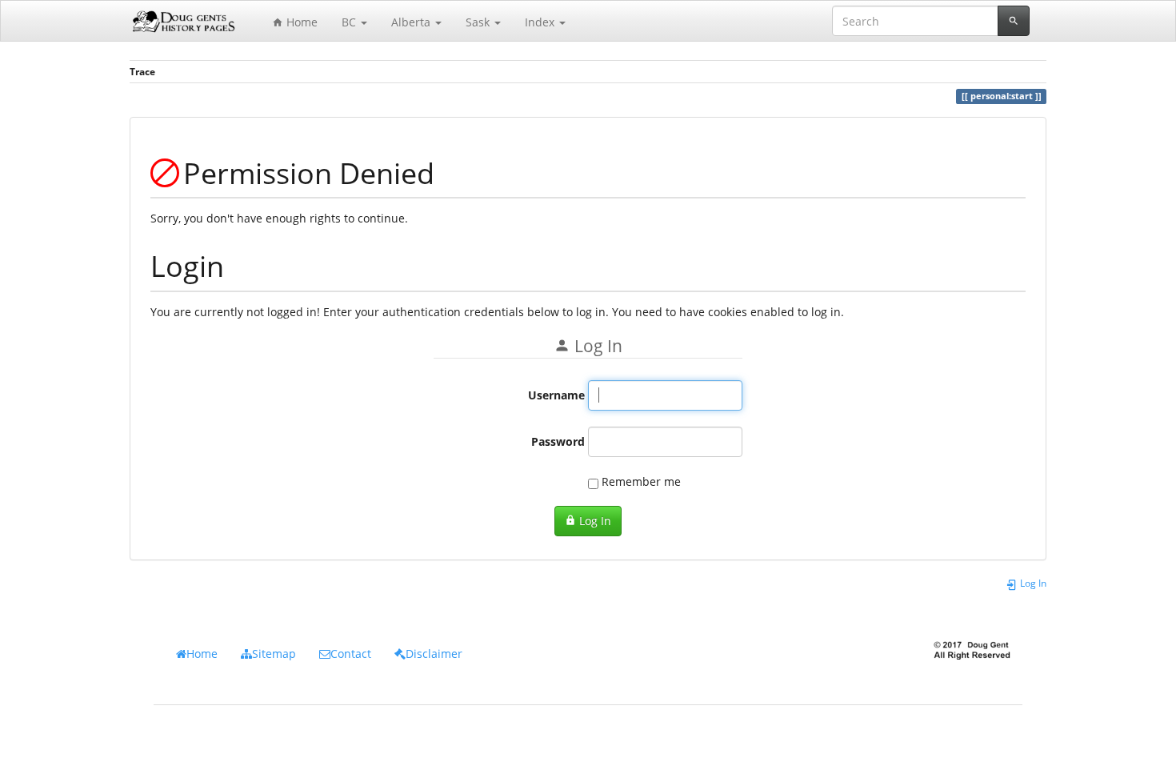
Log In (593, 520)
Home (300, 22)
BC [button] (350, 22)
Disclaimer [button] (434, 653)
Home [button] (202, 653)
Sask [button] (479, 22)
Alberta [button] (412, 22)
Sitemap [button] (274, 653)
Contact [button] (350, 653)
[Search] (1014, 21)
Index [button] (541, 22)
